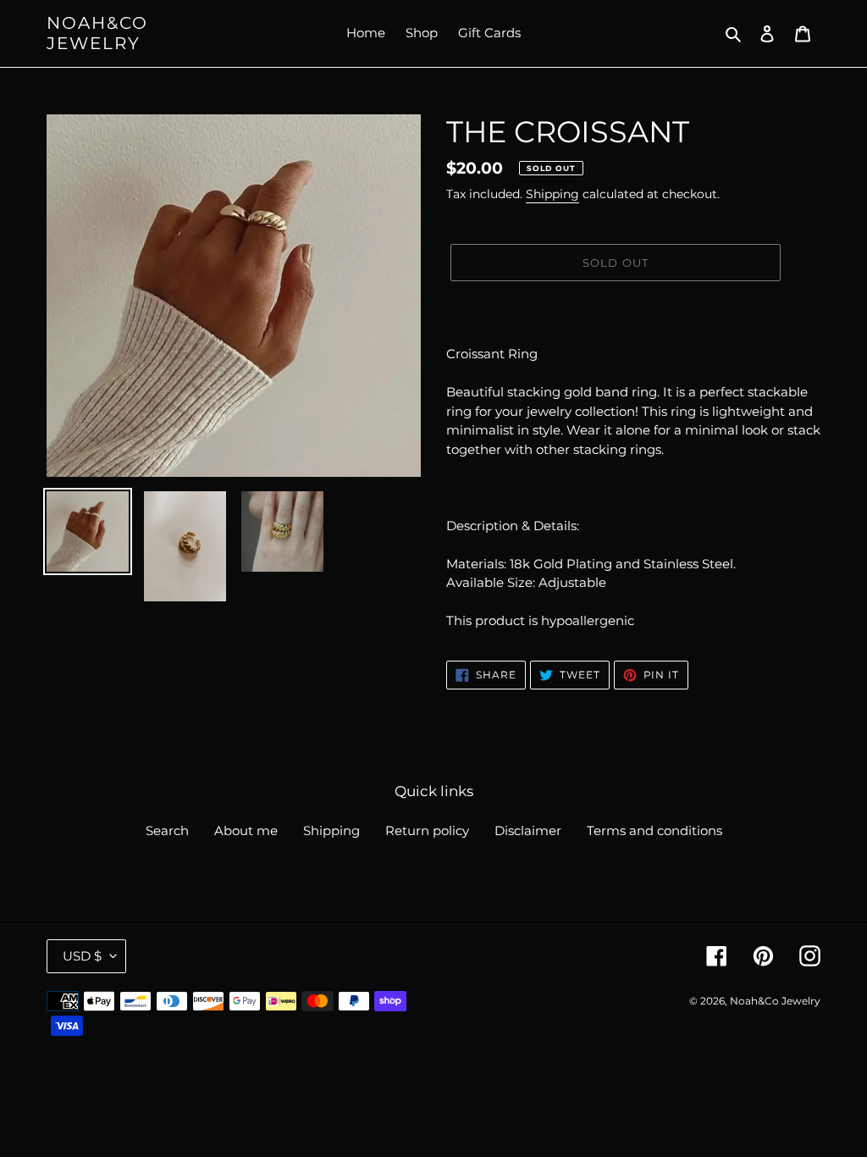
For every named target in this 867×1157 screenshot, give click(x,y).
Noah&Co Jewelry (97, 33)
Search (167, 830)
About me (246, 830)
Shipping (552, 194)
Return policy (427, 830)
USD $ (82, 956)
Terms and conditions (654, 830)
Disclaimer (527, 830)
